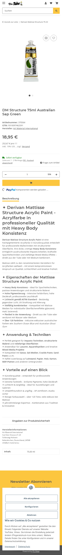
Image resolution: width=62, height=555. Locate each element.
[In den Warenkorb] (4, 31)
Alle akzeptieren (32, 498)
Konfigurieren (31, 506)
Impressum (10, 546)
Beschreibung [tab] (10, 198)
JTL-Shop (35, 551)
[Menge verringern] (5, 174)
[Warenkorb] (57, 3)
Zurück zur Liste (11, 22)
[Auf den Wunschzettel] (53, 38)
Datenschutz (24, 546)
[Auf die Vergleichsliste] (46, 38)
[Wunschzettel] (51, 3)
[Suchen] (56, 11)
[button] (45, 3)
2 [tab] (32, 95)
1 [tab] (29, 95)
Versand (26, 146)
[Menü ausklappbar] (3, 2)
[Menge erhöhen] (56, 174)
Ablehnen (31, 515)
